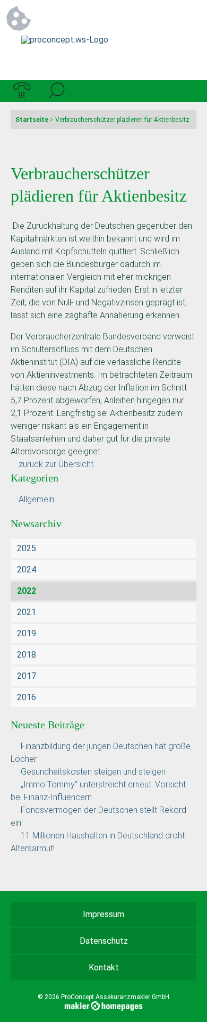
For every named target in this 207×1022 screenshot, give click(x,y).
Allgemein (36, 499)
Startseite (31, 119)
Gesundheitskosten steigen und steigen (93, 772)
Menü (185, 91)
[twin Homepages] (103, 1004)
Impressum (103, 914)
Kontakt (104, 967)
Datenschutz (104, 941)
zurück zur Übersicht (56, 464)
